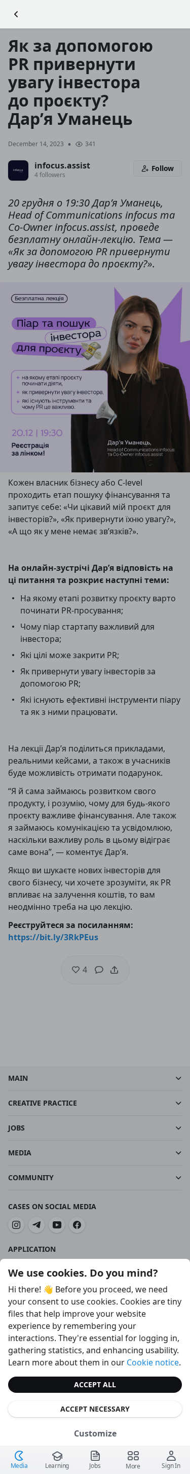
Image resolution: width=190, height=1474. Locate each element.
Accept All (95, 1384)
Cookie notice (153, 1362)
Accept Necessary (95, 1409)
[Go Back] (16, 14)
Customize (95, 1433)
